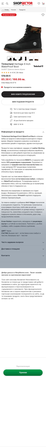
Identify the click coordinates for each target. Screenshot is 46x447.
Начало (13, 10)
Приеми (23, 372)
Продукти (22, 10)
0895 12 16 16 (18, 124)
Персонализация (23, 366)
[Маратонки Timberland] (38, 66)
